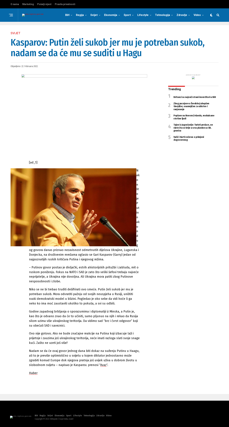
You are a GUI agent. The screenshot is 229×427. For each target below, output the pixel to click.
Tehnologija (162, 15)
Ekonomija (110, 15)
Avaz (103, 365)
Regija (80, 15)
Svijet (94, 15)
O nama (15, 4)
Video (197, 15)
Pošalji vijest (44, 4)
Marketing (28, 4)
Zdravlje (182, 15)
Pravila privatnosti (65, 4)
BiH (67, 15)
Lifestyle (143, 15)
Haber (33, 373)
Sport (127, 15)
